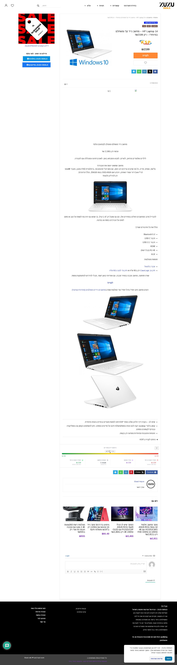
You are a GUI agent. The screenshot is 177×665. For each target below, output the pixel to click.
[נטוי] (71, 571)
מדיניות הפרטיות (156, 659)
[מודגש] (68, 571)
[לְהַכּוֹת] (78, 571)
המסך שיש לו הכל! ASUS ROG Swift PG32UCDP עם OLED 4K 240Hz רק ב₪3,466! (122, 528)
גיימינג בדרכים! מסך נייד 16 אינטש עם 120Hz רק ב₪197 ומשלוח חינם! (98, 527)
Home (156, 17)
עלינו (89, 6)
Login (67, 556)
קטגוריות (116, 6)
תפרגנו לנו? (42, 618)
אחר (144, 26)
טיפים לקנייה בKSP (148, 440)
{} (98, 571)
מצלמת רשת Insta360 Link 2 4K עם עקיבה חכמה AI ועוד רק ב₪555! (74, 528)
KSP (148, 26)
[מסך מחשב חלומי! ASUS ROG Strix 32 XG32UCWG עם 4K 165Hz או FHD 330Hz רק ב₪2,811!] (146, 508)
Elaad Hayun (139, 481)
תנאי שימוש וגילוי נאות (38, 608)
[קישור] (95, 571)
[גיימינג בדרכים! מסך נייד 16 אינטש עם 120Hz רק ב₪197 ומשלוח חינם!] (98, 508)
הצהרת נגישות (41, 615)
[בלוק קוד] (91, 571)
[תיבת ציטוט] (88, 571)
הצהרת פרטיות (41, 612)
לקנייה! (110, 283)
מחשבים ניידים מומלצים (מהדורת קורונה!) (89, 290)
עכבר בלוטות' (149, 266)
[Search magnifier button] (38, 5)
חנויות (101, 6)
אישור (169, 659)
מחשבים (149, 17)
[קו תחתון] (74, 571)
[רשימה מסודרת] (81, 571)
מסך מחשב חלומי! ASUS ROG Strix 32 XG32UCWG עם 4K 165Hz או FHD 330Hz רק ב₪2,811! (148, 530)
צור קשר (43, 622)
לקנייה (145, 55)
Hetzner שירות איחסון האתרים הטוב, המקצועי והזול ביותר (88, 661)
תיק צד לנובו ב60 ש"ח (118, 270)
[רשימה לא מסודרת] (84, 571)
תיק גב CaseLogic (147, 270)
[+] (101, 571)
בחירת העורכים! (130, 6)
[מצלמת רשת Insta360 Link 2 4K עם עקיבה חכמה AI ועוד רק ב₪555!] (74, 508)
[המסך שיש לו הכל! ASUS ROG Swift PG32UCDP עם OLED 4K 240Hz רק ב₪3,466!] (122, 508)
